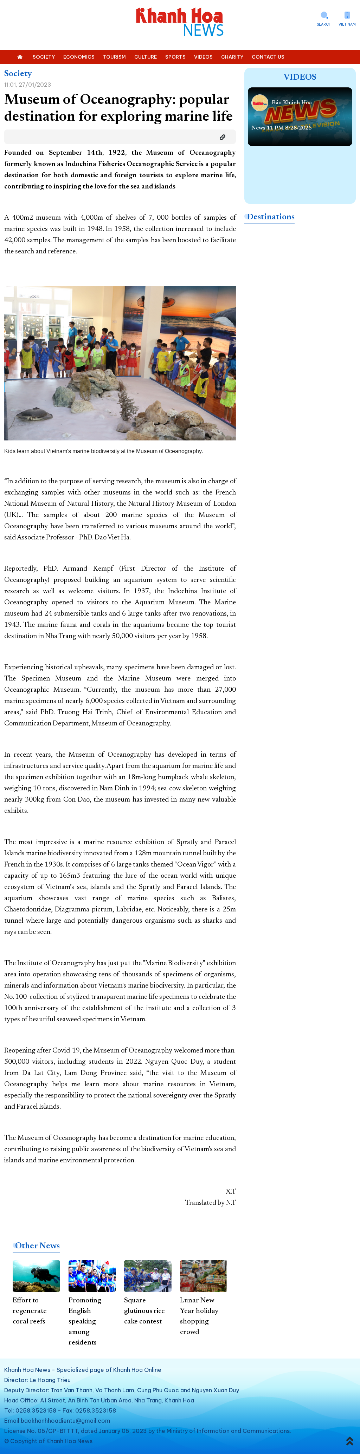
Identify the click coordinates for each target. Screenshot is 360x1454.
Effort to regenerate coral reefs (30, 1311)
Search (324, 24)
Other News (37, 1246)
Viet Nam (347, 24)
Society (18, 74)
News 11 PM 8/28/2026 (281, 128)
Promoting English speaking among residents (85, 1321)
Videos (300, 77)
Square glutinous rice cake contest (144, 1311)
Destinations (271, 217)
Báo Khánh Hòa (292, 103)
